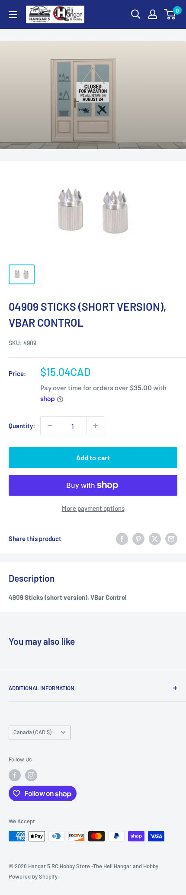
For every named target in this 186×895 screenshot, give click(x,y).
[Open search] (136, 14)
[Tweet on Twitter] (155, 538)
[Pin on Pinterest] (138, 538)
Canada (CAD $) (32, 732)
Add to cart (93, 457)
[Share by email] (171, 538)
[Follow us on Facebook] (15, 775)
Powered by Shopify (33, 876)
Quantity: (22, 426)
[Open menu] (13, 14)
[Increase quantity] (96, 426)
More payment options (93, 508)
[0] (170, 14)
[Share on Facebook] (122, 538)
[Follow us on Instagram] (31, 775)
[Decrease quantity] (50, 426)
